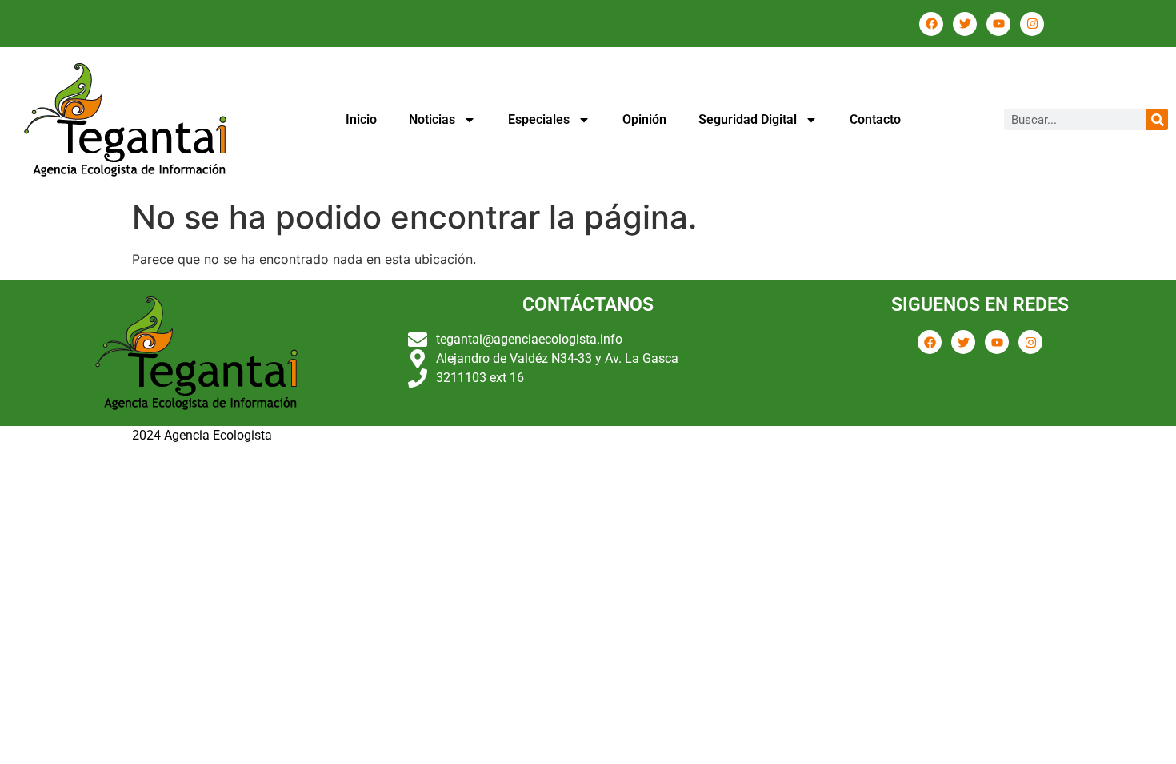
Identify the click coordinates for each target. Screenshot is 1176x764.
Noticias (432, 119)
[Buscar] (1157, 119)
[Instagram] (1032, 24)
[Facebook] (931, 24)
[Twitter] (965, 24)
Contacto (875, 119)
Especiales (539, 119)
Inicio (361, 119)
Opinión (644, 119)
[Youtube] (998, 24)
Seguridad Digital (747, 119)
